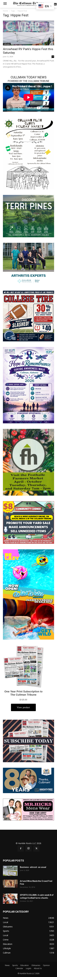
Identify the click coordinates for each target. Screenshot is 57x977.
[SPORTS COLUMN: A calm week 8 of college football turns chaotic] (10, 899)
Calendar (19, 968)
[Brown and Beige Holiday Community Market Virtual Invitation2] (28, 153)
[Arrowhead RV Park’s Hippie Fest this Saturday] (28, 32)
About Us (38, 968)
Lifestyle (7, 44)
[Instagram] (28, 848)
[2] (28, 263)
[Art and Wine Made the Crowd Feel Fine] (10, 884)
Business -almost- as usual (33, 867)
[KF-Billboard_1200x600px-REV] (28, 780)
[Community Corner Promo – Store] (28, 522)
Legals (28, 968)
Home (5, 11)
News (7, 965)
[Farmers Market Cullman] (28, 462)
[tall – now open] (28, 594)
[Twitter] (36, 848)
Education (24, 965)
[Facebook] (21, 848)
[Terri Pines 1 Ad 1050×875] (28, 215)
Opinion (46, 965)
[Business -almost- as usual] (10, 871)
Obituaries (35, 965)
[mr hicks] (28, 809)
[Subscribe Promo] (28, 740)
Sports (15, 965)
